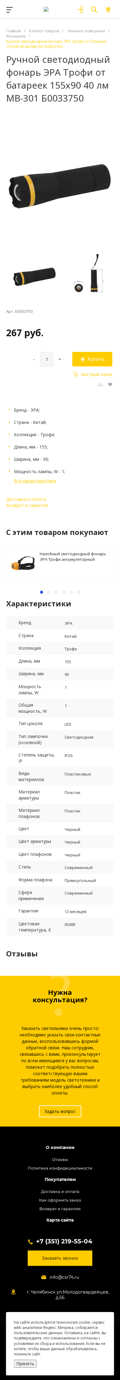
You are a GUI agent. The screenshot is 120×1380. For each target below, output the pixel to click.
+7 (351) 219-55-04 (64, 1241)
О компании (60, 1147)
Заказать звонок (60, 1258)
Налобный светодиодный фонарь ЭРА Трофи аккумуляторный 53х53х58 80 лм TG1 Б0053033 (73, 556)
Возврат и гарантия (27, 505)
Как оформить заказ (60, 1200)
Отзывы (60, 1159)
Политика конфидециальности (60, 1168)
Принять (25, 1363)
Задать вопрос (60, 1111)
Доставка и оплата (26, 499)
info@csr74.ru (64, 1277)
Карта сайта (60, 1220)
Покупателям (60, 1179)
